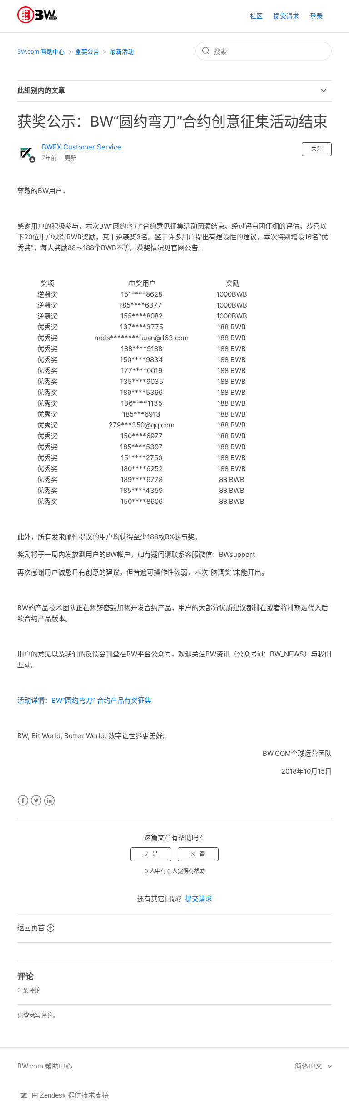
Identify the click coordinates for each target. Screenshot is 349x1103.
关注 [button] (316, 148)
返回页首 (31, 928)
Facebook (23, 800)
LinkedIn (49, 800)
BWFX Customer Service (81, 147)
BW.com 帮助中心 (41, 51)
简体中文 (309, 1066)
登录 (29, 1015)
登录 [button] (316, 16)
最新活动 (122, 51)
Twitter (36, 800)
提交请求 (286, 16)
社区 (256, 16)
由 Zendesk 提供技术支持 (70, 1095)
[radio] (150, 854)
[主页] (37, 20)
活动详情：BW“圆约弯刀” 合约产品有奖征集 (84, 700)
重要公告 (87, 51)
